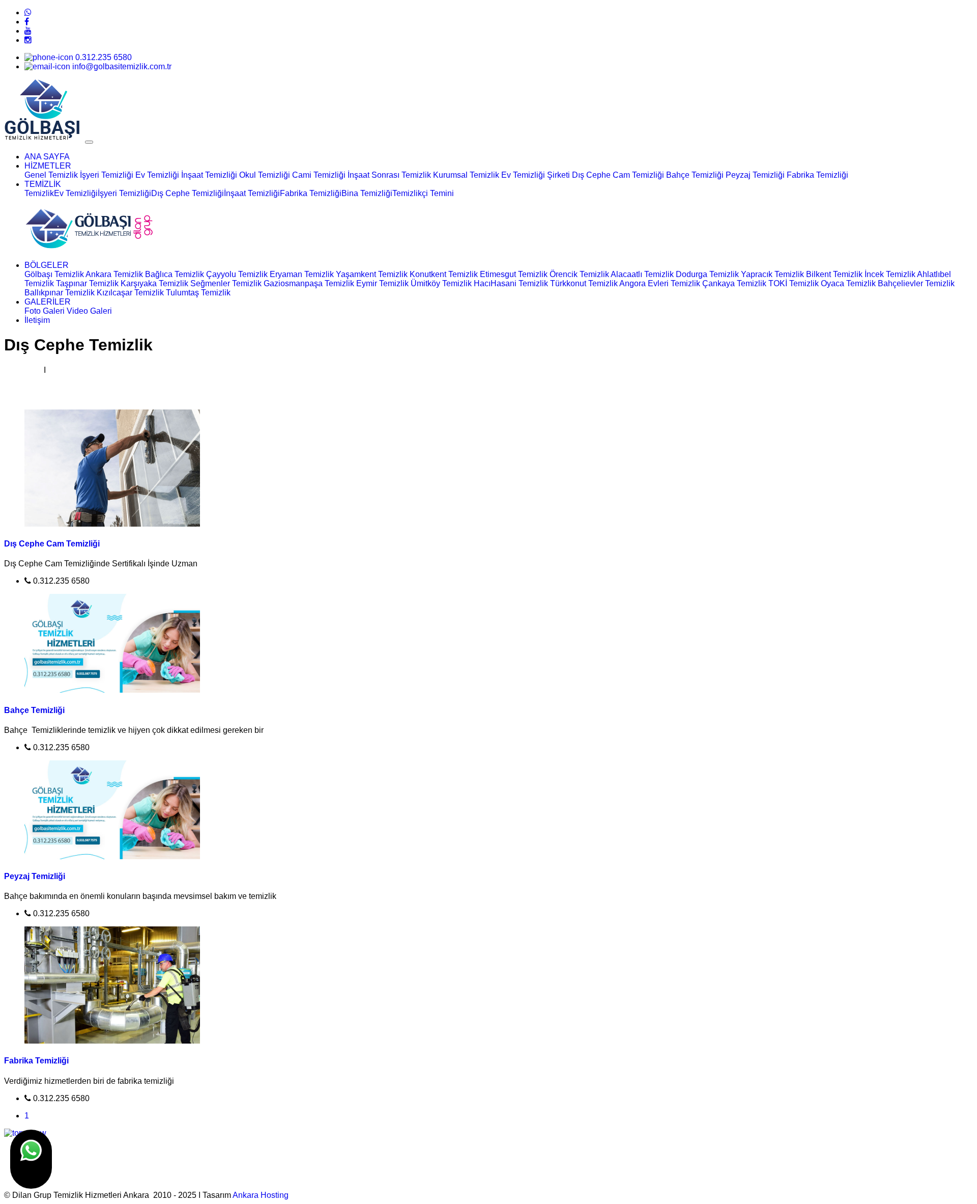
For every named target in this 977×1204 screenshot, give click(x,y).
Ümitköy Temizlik (441, 283)
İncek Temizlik (890, 274)
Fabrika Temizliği (817, 175)
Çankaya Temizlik (734, 283)
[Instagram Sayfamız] (28, 40)
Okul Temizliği (264, 175)
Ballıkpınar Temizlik (59, 292)
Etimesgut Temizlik (514, 274)
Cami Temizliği (319, 175)
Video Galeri (89, 311)
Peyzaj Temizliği (755, 175)
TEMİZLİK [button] (42, 184)
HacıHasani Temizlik (511, 283)
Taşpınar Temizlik (87, 283)
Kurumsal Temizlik (467, 175)
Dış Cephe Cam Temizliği (618, 175)
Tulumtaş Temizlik (198, 292)
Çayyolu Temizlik (237, 274)
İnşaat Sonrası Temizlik (389, 175)
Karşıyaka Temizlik (154, 283)
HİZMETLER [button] (47, 165)
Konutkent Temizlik (444, 274)
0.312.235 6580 (102, 57)
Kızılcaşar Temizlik (130, 292)
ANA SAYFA (47, 156)
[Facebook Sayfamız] (26, 21)
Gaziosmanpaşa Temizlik (309, 283)
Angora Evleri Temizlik (659, 283)
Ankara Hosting (261, 1195)
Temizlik (39, 193)
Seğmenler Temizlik (226, 283)
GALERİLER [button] (47, 301)
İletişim (37, 320)
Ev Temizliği (157, 175)
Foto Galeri (44, 311)
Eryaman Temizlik (302, 274)
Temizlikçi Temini (423, 193)
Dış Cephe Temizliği (187, 193)
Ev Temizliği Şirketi (535, 175)
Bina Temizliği (366, 193)
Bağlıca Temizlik (174, 274)
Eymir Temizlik (382, 283)
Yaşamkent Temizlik (372, 274)
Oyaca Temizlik (848, 283)
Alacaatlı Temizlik (642, 274)
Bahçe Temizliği (695, 175)
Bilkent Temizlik (834, 274)
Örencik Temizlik (579, 274)
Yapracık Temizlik (772, 274)
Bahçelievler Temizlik (916, 283)
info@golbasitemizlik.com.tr (120, 66)
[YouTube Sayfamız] (28, 30)
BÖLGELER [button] (46, 265)
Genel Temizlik (51, 175)
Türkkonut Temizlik (584, 283)
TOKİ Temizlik (793, 283)
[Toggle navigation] (89, 142)
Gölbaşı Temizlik (54, 274)
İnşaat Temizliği (209, 175)
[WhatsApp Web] (28, 12)
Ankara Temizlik (114, 274)
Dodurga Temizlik (707, 274)
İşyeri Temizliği (106, 175)
